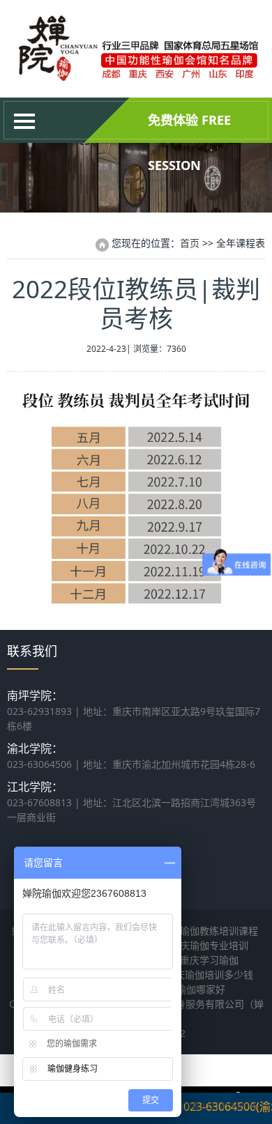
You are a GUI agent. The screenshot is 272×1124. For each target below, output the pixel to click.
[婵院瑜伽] (136, 76)
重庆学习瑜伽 (209, 960)
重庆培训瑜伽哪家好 (181, 989)
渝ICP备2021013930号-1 (217, 1106)
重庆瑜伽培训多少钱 (209, 974)
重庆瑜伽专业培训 (209, 945)
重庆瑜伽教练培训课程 (209, 930)
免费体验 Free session (189, 127)
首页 (189, 242)
